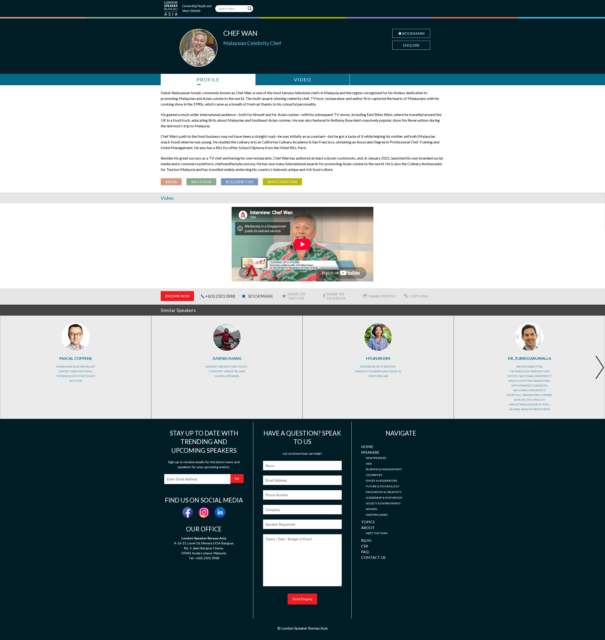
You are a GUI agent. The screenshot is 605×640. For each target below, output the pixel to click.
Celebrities (374, 475)
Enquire (411, 45)
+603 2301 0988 (219, 296)
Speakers (370, 452)
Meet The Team (377, 533)
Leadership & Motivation (384, 497)
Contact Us (373, 557)
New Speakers (376, 458)
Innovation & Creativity (384, 492)
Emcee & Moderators (381, 480)
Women (371, 509)
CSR (364, 546)
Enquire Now (177, 296)
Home (367, 446)
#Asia (171, 181)
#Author (201, 181)
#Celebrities (239, 181)
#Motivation (282, 181)
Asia (369, 463)
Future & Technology (382, 486)
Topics (368, 522)
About (368, 527)
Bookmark (413, 33)
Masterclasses (377, 514)
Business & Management (384, 469)
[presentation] (599, 367)
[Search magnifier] (249, 8)
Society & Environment (383, 503)
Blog (366, 540)
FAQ (365, 551)
